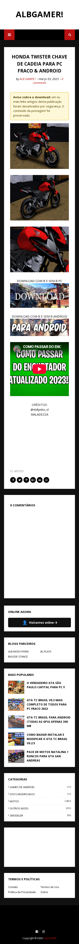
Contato (13, 887)
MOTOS (18, 471)
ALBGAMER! (39, 14)
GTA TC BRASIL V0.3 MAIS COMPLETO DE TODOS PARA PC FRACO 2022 (47, 704)
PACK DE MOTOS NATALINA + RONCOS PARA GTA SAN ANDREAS (48, 756)
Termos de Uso (50, 887)
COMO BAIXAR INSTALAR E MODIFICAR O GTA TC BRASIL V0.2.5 (47, 739)
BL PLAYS (46, 651)
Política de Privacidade (22, 892)
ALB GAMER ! (28, 79)
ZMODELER (40, 815)
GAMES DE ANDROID (40, 787)
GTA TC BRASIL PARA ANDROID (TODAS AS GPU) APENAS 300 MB (48, 721)
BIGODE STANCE (18, 656)
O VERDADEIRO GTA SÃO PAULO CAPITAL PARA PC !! (46, 685)
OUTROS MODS (40, 808)
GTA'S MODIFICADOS (40, 794)
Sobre (44, 892)
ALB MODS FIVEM (18, 651)
